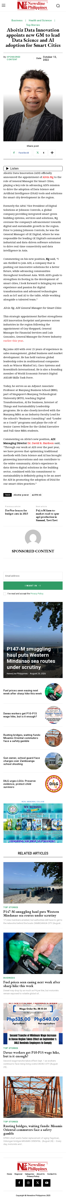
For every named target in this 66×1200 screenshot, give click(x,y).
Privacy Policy (36, 593)
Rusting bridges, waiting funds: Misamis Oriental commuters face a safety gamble (22, 738)
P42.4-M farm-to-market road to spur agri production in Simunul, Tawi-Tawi (47, 515)
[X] (37, 1183)
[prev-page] (50, 607)
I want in (31, 585)
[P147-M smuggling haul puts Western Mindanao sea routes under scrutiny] (33, 640)
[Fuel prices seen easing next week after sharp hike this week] (54, 692)
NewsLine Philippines (17, 673)
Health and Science (40, 20)
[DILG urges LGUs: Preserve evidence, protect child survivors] (54, 784)
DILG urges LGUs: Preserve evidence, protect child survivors (19, 784)
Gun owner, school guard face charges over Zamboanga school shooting (21, 761)
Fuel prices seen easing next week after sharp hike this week (22, 692)
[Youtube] (46, 1183)
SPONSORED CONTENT (13, 58)
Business (17, 20)
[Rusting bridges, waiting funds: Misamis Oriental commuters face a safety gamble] (54, 738)
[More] (52, 152)
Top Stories (33, 25)
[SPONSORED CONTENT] (33, 538)
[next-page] (56, 607)
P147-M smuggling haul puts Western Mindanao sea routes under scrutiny (31, 658)
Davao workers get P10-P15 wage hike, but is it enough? (20, 715)
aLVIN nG (36, 495)
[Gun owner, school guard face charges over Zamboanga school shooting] (54, 761)
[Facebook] (19, 1183)
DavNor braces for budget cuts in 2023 (16, 512)
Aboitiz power (21, 495)
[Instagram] (28, 1183)
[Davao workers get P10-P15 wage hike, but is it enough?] (54, 715)
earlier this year (13, 340)
